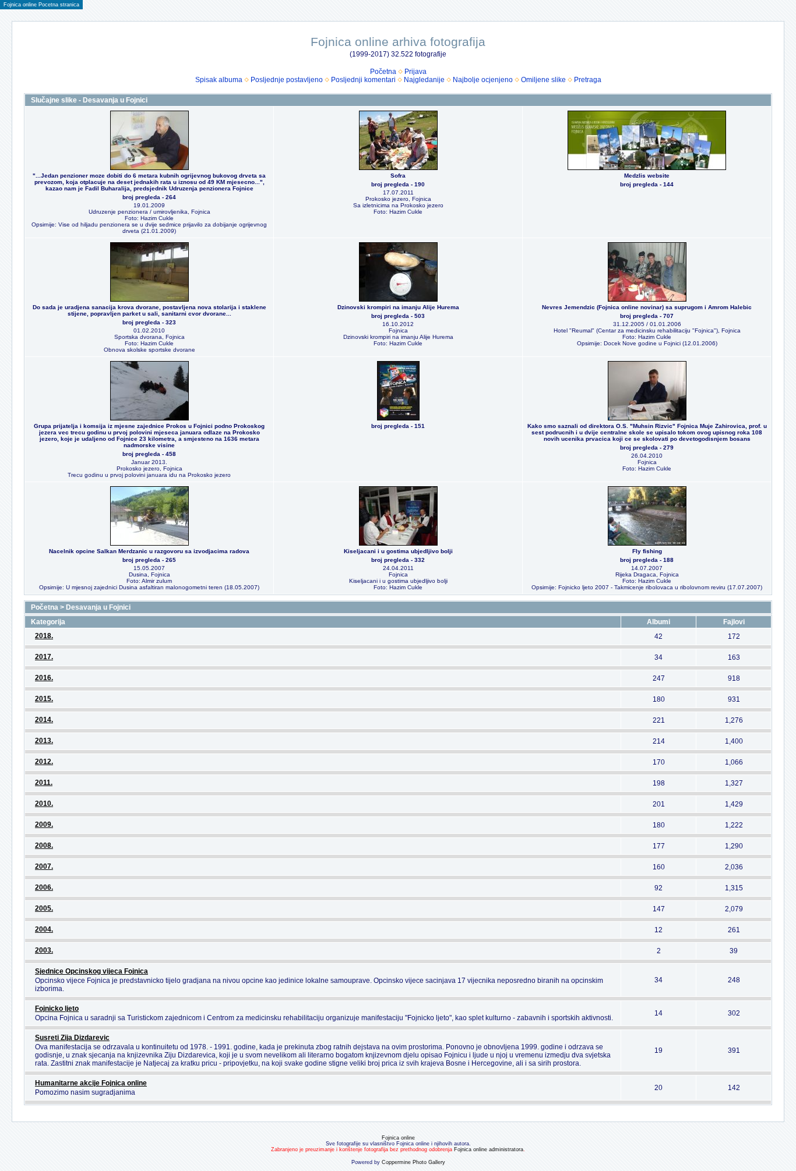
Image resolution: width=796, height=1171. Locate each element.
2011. (43, 783)
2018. (44, 636)
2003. (44, 950)
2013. (44, 741)
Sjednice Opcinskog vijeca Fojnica (91, 971)
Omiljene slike (543, 80)
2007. (44, 866)
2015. (44, 699)
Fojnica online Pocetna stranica (41, 5)
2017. (44, 657)
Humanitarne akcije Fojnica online (91, 1083)
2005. (44, 908)
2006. (44, 887)
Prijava (415, 72)
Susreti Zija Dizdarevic (72, 1038)
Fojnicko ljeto (57, 1008)
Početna (383, 72)
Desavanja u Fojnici (98, 607)
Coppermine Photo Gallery (413, 1162)
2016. (44, 678)
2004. (44, 929)
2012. (44, 762)
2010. (44, 803)
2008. (44, 845)
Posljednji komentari (363, 80)
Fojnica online (398, 1138)
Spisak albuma (218, 80)
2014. (44, 720)
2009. (44, 824)
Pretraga (587, 80)
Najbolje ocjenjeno (483, 80)
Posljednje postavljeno (287, 80)
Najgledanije (424, 80)
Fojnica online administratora (488, 1149)
